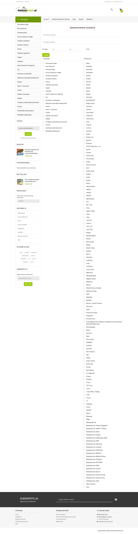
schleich (27, 252)
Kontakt (20, 232)
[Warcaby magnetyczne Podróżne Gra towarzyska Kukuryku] (20, 152)
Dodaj (29, 284)
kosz (32, 262)
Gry (18, 69)
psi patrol (34, 252)
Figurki (19, 57)
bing (21, 252)
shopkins (25, 262)
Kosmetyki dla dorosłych (25, 111)
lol (29, 258)
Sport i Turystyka (23, 86)
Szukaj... (20, 121)
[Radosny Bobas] (26, 10)
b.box (33, 258)
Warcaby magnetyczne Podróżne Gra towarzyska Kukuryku (32, 151)
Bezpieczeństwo (23, 236)
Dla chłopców (21, 28)
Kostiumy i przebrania (24, 74)
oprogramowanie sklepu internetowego (108, 530)
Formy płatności (23, 217)
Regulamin (21, 228)
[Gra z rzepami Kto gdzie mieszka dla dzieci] (20, 181)
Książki (19, 98)
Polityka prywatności (21, 521)
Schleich (20, 61)
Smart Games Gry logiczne (26, 65)
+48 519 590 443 (103, 519)
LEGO (74, 19)
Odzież (81, 19)
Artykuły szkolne (22, 45)
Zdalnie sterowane (23, 94)
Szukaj (28, 134)
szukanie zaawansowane (28, 138)
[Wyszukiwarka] (109, 10)
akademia (23, 258)
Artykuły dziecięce (23, 41)
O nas (19, 221)
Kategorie (24, 19)
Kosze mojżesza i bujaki (60, 19)
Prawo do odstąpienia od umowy (66, 517)
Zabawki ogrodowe (23, 53)
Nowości (89, 19)
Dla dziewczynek (22, 24)
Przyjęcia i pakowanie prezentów (28, 102)
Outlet (46, 19)
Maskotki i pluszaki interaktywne (28, 78)
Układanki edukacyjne (24, 115)
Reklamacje (21, 213)
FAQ (19, 240)
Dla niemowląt (22, 33)
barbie (33, 255)
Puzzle (19, 106)
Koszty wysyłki (22, 224)
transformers (25, 255)
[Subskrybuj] (116, 499)
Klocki (19, 49)
